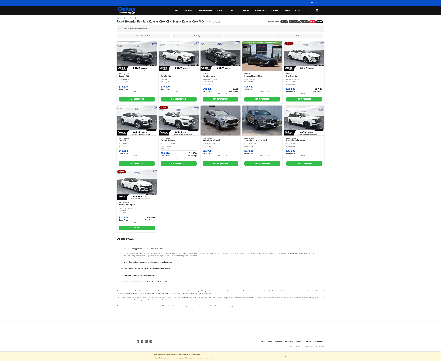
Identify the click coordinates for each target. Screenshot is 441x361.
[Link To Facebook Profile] (138, 341)
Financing (232, 10)
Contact (308, 342)
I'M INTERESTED (136, 99)
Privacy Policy (308, 346)
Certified (278, 342)
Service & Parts (260, 10)
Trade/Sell (245, 10)
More (135, 91)
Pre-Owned (188, 10)
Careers (287, 10)
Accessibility (320, 346)
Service (298, 342)
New (176, 10)
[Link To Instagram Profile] (151, 341)
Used (270, 342)
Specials (220, 10)
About (297, 10)
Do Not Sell (318, 342)
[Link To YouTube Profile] (147, 341)
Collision (274, 10)
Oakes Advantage (205, 10)
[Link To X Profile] (142, 341)
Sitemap (298, 346)
